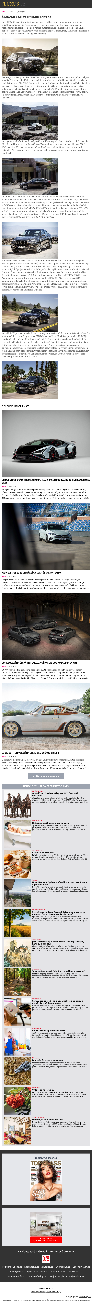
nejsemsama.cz (37, 820)
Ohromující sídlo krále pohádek (47, 1120)
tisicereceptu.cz (37, 850)
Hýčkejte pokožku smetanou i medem (50, 823)
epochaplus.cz (36, 998)
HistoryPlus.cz (17, 1271)
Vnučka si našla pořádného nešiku (49, 1031)
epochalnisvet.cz (37, 791)
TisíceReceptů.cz (15, 1276)
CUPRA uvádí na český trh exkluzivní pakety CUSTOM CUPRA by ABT (39, 662)
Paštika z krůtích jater (43, 853)
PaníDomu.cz (75, 1271)
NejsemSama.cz (77, 1276)
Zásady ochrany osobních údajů (46, 1291)
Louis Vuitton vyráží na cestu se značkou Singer (30, 753)
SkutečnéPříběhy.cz (36, 1276)
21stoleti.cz (35, 1058)
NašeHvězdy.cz (59, 1271)
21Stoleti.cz (47, 1266)
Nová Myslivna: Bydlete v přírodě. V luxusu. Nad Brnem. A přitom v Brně (59, 883)
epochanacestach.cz (38, 909)
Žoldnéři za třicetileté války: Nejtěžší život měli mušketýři (55, 794)
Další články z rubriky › (46, 776)
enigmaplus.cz (36, 969)
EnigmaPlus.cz (63, 1266)
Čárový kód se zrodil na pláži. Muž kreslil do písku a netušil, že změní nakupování (57, 1002)
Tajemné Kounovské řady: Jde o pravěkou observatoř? (58, 971)
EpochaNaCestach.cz (37, 1271)
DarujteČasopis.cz (57, 1276)
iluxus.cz (34, 880)
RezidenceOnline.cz (12, 1266)
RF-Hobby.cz (85, 1296)
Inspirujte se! (46, 1240)
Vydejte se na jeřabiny (43, 1090)
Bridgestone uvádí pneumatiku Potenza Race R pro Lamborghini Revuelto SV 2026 (46, 481)
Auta (4, 12)
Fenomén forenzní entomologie (47, 1060)
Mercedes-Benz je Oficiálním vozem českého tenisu (31, 572)
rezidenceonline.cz (38, 1117)
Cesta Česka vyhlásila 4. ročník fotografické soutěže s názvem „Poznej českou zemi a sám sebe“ (58, 913)
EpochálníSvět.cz (81, 1266)
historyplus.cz (36, 939)
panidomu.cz (36, 1087)
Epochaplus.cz (31, 1266)
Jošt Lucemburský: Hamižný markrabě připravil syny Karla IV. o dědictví (58, 943)
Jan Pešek (21, 12)
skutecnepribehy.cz (38, 1028)
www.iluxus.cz (46, 1288)
